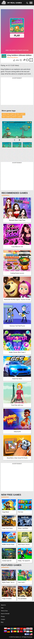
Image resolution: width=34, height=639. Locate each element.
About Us (3, 605)
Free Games (20, 114)
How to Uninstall (5, 613)
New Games (6, 117)
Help (2, 608)
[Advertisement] (15, 91)
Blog (2, 622)
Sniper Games (17, 117)
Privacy (3, 616)
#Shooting (10, 57)
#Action (16, 57)
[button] (6, 151)
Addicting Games (8, 114)
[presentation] (14, 140)
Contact (3, 619)
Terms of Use (4, 610)
